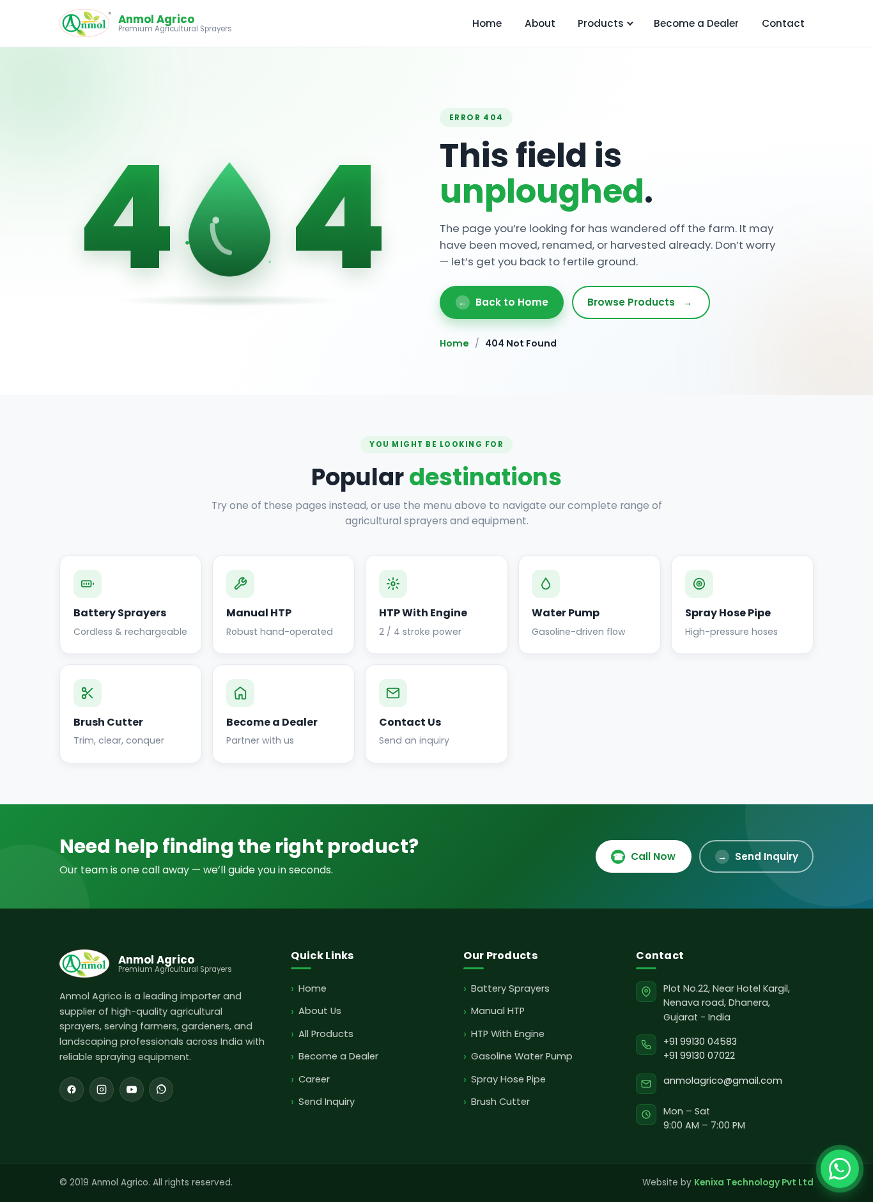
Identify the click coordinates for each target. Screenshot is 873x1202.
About (540, 23)
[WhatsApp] (161, 1089)
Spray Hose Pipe (508, 1079)
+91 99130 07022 (699, 1055)
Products (601, 23)
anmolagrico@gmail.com (722, 1080)
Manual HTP (497, 1010)
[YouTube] (132, 1089)
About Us (319, 1010)
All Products (325, 1033)
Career (313, 1079)
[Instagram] (101, 1089)
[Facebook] (71, 1089)
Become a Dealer (696, 23)
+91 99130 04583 (700, 1041)
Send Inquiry (758, 856)
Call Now (644, 856)
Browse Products (639, 302)
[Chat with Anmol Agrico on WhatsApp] (840, 1169)
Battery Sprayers (510, 988)
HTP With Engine (507, 1033)
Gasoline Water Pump (521, 1056)
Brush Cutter (500, 1101)
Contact (783, 23)
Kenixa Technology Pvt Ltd (754, 1182)
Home (487, 23)
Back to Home (503, 302)
